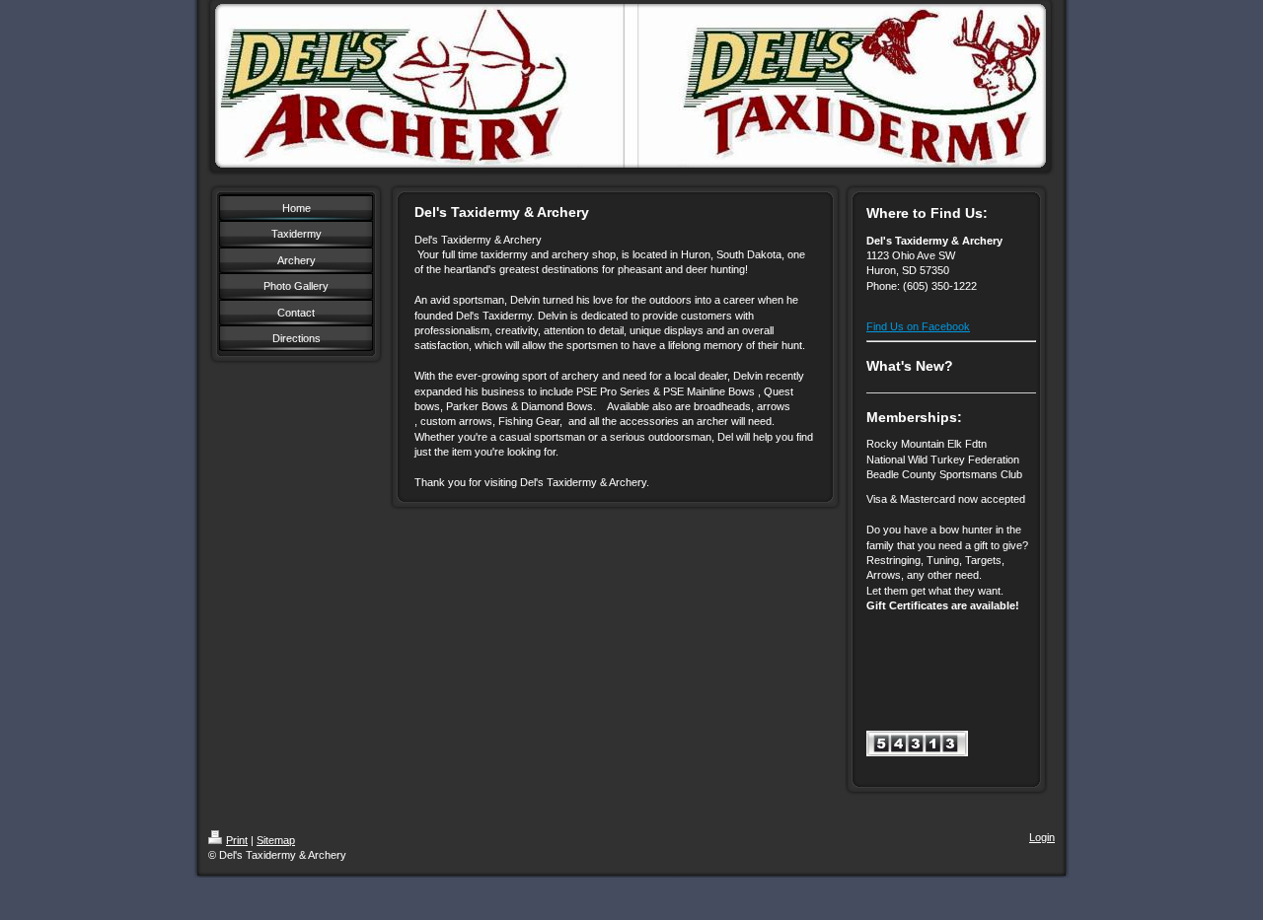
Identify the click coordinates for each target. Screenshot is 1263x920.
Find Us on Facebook (918, 326)
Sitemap (276, 840)
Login (1042, 837)
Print (237, 840)
